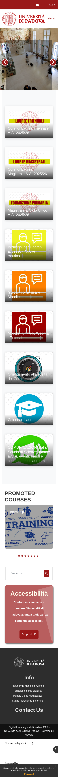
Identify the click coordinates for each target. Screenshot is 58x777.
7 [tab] (37, 556)
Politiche (9, 750)
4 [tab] (28, 556)
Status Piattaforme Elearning (27, 700)
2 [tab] (22, 556)
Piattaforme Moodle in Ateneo (28, 685)
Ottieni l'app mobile (15, 754)
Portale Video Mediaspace (27, 695)
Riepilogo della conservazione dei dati (26, 747)
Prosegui (29, 774)
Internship (16, 512)
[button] (39, 4)
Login (52, 4)
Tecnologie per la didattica (27, 690)
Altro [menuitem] (49, 18)
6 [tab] (34, 556)
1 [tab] (19, 556)
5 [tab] (31, 556)
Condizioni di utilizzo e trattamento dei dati (29, 770)
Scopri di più (29, 634)
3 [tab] (25, 556)
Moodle (29, 734)
